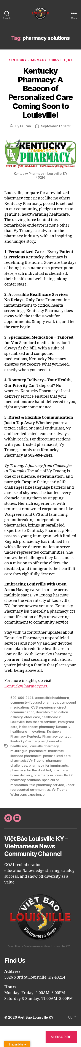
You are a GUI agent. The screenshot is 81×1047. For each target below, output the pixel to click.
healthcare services (41, 722)
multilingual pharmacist (28, 751)
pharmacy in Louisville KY (53, 775)
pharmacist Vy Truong (27, 760)
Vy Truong (60, 790)
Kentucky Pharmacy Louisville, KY (40, 60)
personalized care (57, 756)
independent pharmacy (37, 727)
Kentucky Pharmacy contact (49, 736)
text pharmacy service (46, 785)
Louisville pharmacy (44, 746)
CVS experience (43, 707)
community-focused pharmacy (34, 702)
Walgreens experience (27, 794)
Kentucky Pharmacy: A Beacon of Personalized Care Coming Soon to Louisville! (40, 93)
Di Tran (25, 126)
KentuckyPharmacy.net (25, 686)
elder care (32, 717)
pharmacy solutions (25, 780)
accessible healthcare (52, 698)
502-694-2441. (22, 698)
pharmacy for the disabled (30, 770)
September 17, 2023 (56, 126)
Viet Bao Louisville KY (36, 1017)
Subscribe (61, 1037)
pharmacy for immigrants (48, 765)
